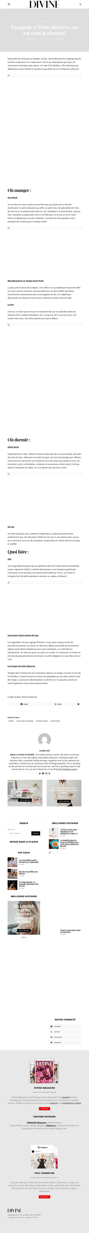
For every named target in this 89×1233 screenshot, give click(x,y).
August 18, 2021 (31, 39)
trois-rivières (55, 721)
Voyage (44, 21)
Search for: (11, 829)
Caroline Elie (58, 39)
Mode (64, 784)
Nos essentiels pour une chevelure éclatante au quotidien (24, 913)
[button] (22, 937)
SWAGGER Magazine (36, 1122)
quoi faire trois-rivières (25, 721)
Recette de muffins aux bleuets (28, 872)
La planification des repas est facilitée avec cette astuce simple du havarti (69, 843)
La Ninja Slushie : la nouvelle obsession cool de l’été (28, 884)
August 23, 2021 (59, 796)
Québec (11, 721)
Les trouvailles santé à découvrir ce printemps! (29, 861)
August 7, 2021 (18, 795)
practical (54, 1103)
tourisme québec (42, 721)
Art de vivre (25, 785)
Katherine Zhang (30, 795)
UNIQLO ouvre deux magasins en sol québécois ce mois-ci (68, 831)
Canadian (65, 1097)
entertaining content (71, 1103)
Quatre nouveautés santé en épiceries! (70, 931)
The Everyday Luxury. (67, 769)
